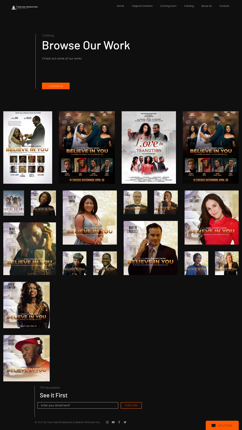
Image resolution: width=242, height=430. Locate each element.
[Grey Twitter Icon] (125, 422)
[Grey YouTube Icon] (113, 422)
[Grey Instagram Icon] (107, 422)
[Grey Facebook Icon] (119, 422)
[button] (189, 6)
